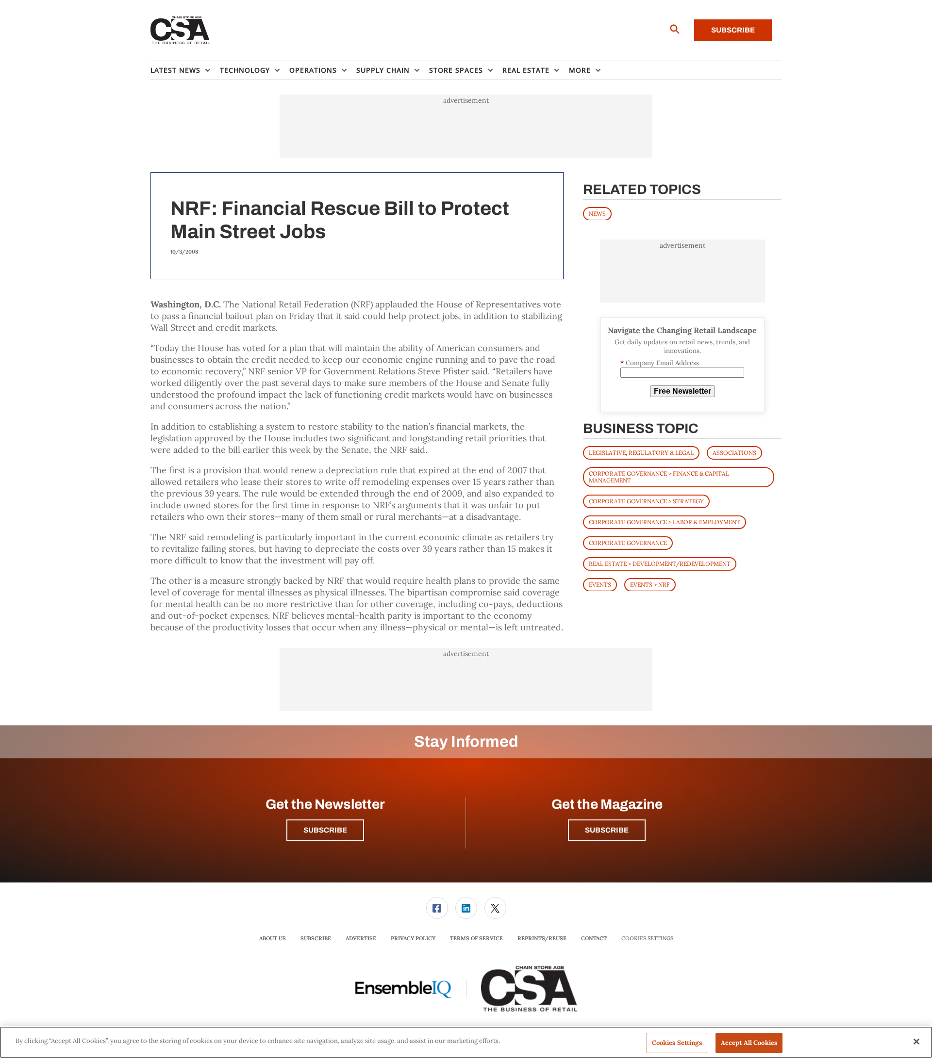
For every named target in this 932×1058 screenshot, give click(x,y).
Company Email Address (659, 363)
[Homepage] (180, 30)
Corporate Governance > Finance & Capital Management (659, 476)
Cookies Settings (647, 938)
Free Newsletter (682, 391)
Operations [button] (313, 70)
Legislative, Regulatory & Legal (641, 452)
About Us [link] (272, 938)
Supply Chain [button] (383, 70)
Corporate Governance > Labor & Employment (664, 521)
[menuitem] (185, 70)
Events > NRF (650, 584)
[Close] (916, 1041)
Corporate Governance (628, 542)
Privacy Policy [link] (413, 938)
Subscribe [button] (325, 830)
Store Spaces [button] (456, 70)
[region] (466, 1042)
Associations (734, 452)
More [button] (580, 70)
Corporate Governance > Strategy (646, 500)
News (597, 213)
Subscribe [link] (315, 938)
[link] (437, 908)
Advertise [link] (361, 938)
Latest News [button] (175, 70)
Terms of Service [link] (476, 938)
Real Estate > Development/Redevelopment (660, 563)
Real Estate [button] (525, 70)
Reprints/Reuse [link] (541, 938)
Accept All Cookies (749, 1043)
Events (600, 584)
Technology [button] (245, 70)
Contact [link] (594, 938)
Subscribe (733, 30)
